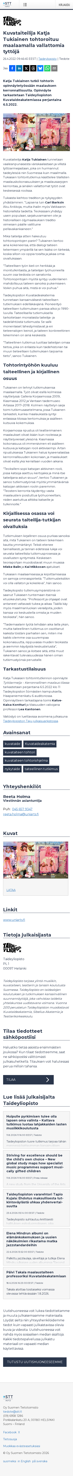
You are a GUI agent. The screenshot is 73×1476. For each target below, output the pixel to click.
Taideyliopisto (47, 59)
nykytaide (12, 769)
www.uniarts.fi (14, 920)
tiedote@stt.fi (12, 1411)
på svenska (39, 1461)
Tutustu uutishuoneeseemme (35, 1362)
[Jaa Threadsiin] (33, 68)
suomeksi (9, 1461)
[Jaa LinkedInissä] (19, 68)
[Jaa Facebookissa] (12, 68)
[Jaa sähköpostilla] (54, 68)
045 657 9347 (22, 809)
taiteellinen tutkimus (41, 769)
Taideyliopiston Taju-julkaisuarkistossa (30, 721)
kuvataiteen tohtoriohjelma (26, 760)
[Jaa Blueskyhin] (40, 68)
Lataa (11, 890)
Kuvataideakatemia (40, 744)
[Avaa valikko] (25, 4)
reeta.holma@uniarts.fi (21, 814)
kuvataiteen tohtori (20, 752)
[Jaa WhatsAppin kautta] (47, 68)
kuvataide (12, 744)
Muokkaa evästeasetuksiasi (21, 1446)
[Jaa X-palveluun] (26, 68)
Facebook (10, 1432)
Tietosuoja (10, 1439)
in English (24, 1461)
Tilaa (10, 1080)
